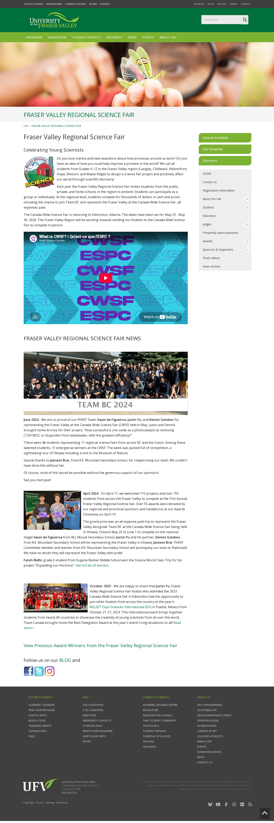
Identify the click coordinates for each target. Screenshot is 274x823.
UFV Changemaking (209, 705)
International (54, 4)
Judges (207, 224)
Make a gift (204, 741)
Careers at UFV (207, 731)
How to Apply (38, 715)
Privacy (40, 802)
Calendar (198, 4)
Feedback (62, 802)
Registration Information (219, 190)
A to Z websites (93, 710)
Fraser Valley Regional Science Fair (56, 126)
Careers (245, 4)
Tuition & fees (38, 731)
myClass (221, 4)
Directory (89, 715)
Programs (34, 37)
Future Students (33, 4)
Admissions (57, 37)
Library (233, 4)
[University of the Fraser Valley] (54, 20)
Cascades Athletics (210, 736)
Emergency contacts (97, 720)
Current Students (75, 4)
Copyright (28, 802)
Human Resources (209, 752)
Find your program (42, 710)
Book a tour (37, 720)
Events (148, 37)
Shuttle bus (151, 726)
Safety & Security (94, 736)
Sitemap (50, 802)
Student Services (86, 37)
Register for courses (157, 715)
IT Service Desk (92, 726)
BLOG (65, 660)
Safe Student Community (159, 720)
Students (208, 207)
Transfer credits (40, 726)
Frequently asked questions (220, 233)
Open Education (208, 720)
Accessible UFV (207, 710)
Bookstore (150, 710)
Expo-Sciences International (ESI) (126, 607)
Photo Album (211, 258)
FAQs (32, 736)
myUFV (210, 4)
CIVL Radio (149, 746)
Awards (207, 241)
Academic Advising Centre (160, 705)
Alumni (93, 4)
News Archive (211, 266)
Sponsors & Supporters (218, 249)
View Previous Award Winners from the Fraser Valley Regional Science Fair (100, 645)
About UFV (168, 37)
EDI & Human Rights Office (214, 715)
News (132, 37)
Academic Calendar (41, 705)
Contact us (210, 182)
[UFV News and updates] (250, 804)
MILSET (96, 607)
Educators (209, 216)
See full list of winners (92, 565)
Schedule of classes (157, 736)
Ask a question (93, 705)
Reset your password (98, 731)
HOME (207, 173)
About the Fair (212, 199)
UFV (26, 126)
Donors (105, 4)
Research (114, 37)
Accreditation (206, 726)
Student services (154, 731)
